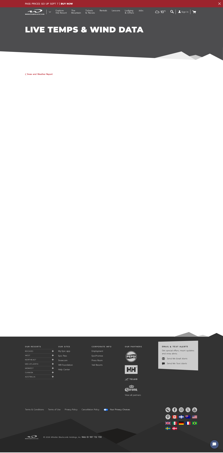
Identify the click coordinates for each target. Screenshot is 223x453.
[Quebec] (181, 416)
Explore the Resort (61, 11)
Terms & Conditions (34, 409)
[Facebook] (174, 409)
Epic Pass (62, 355)
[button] (159, 12)
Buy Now (67, 4)
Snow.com (62, 360)
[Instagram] (181, 409)
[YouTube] (194, 409)
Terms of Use (54, 409)
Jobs (141, 10)
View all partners (133, 395)
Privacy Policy (71, 409)
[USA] (194, 416)
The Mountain (76, 11)
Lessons (116, 10)
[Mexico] (174, 423)
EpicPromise (97, 355)
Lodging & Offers (129, 11)
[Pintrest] (167, 417)
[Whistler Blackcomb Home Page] (174, 416)
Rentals (103, 10)
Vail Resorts (97, 365)
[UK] (167, 423)
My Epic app (64, 351)
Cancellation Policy (90, 409)
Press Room (97, 360)
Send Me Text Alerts (176, 363)
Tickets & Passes (90, 11)
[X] (187, 409)
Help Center (64, 369)
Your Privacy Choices (119, 409)
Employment (97, 351)
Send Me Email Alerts (176, 358)
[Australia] (187, 416)
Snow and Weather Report (40, 74)
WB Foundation (65, 365)
